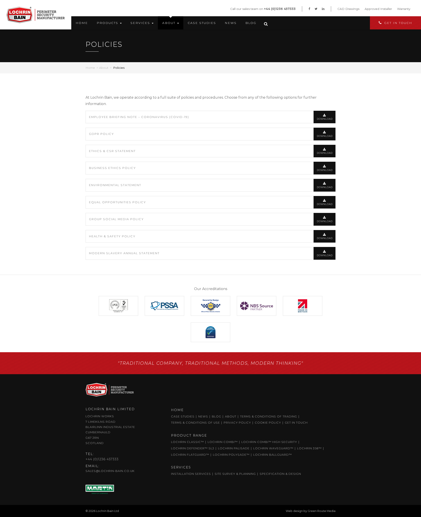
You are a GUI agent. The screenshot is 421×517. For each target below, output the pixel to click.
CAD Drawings (348, 9)
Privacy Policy (237, 422)
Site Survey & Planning (235, 473)
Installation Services (191, 473)
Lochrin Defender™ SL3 (192, 448)
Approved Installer (378, 9)
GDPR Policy (101, 134)
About (169, 23)
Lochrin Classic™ (187, 442)
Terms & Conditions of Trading (268, 416)
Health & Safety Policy (112, 236)
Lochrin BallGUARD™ (272, 454)
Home (82, 23)
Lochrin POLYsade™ (231, 454)
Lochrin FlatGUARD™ (190, 454)
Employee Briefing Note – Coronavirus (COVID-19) (139, 117)
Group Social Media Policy (116, 219)
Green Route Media (321, 511)
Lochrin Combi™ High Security (269, 442)
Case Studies (202, 23)
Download (325, 119)
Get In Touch (398, 23)
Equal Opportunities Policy (117, 202)
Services (140, 23)
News (231, 23)
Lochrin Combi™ (223, 442)
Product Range (189, 435)
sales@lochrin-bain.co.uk (110, 471)
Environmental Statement (115, 185)
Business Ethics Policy (112, 168)
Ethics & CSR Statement (112, 151)
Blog (250, 23)
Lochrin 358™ (309, 448)
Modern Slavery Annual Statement (124, 253)
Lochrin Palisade (234, 448)
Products (108, 23)
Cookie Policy (268, 422)
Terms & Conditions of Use (195, 422)
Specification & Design (280, 473)
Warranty (403, 9)
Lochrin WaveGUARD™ (273, 448)
